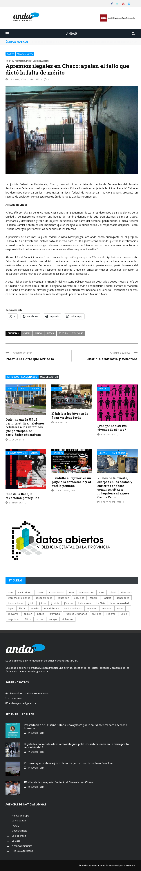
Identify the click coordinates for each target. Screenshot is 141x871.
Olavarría (13, 613)
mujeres (107, 608)
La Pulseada (19, 820)
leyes (11, 608)
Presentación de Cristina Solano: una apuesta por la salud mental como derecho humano (75, 726)
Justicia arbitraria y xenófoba (112, 359)
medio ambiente (73, 608)
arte (10, 592)
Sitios (28, 619)
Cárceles (12, 389)
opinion (28, 613)
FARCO (15, 825)
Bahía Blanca (25, 592)
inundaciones (15, 603)
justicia (50, 333)
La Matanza (84, 603)
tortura (63, 333)
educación (63, 597)
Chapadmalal (56, 592)
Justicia (10, 54)
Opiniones (104, 389)
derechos (126, 592)
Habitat (107, 597)
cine (71, 592)
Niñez (120, 608)
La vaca (16, 840)
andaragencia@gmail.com (22, 703)
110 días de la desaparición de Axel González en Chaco (58, 782)
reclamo (110, 613)
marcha (35, 608)
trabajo (53, 619)
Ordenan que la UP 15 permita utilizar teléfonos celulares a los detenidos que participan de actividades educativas (25, 427)
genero (93, 597)
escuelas (79, 597)
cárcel (26, 333)
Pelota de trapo (20, 815)
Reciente (12, 714)
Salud (124, 613)
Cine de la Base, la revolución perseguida (22, 496)
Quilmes (96, 613)
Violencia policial (25, 54)
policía (40, 613)
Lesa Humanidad (118, 453)
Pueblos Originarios (76, 613)
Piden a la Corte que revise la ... (31, 359)
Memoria (34, 453)
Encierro (24, 389)
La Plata (101, 603)
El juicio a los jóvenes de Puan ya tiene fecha (69, 415)
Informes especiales (17, 453)
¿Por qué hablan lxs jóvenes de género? (112, 428)
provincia (55, 613)
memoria (92, 608)
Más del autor (49, 377)
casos (40, 592)
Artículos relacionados (22, 377)
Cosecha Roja (19, 830)
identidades (122, 597)
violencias (77, 333)
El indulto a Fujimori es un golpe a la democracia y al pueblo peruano (71, 482)
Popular (28, 714)
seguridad (13, 619)
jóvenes (68, 603)
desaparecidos (43, 597)
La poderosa (19, 835)
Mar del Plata (51, 608)
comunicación (86, 592)
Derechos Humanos (19, 597)
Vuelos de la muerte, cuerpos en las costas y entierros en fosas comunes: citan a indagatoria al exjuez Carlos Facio (115, 487)
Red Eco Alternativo (22, 850)
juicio (31, 603)
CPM (101, 592)
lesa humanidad (120, 603)
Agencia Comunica (22, 845)
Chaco (38, 333)
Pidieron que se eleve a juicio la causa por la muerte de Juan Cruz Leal (69, 763)
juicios (42, 603)
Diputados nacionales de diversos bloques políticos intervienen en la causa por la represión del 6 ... (76, 745)
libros (22, 608)
